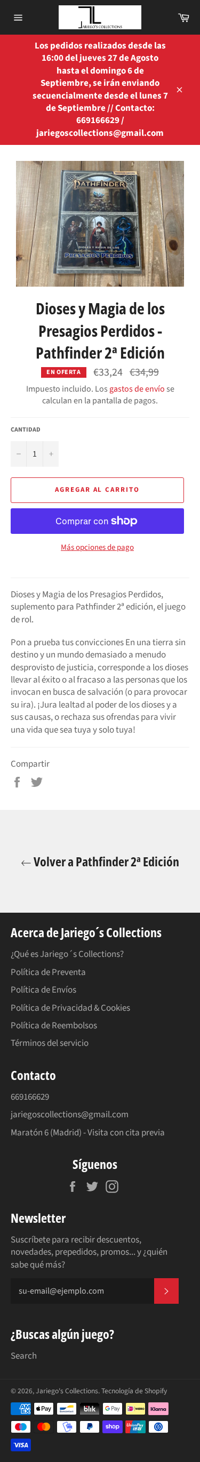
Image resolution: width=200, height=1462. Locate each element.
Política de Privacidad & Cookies (70, 1008)
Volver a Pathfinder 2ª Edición (105, 861)
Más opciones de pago (97, 547)
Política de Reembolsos (54, 1025)
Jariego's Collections (67, 1391)
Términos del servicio (50, 1043)
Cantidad (26, 430)
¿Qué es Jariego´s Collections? (67, 954)
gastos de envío (137, 389)
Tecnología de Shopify (134, 1391)
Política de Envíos (43, 990)
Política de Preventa (48, 972)
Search (24, 1356)
